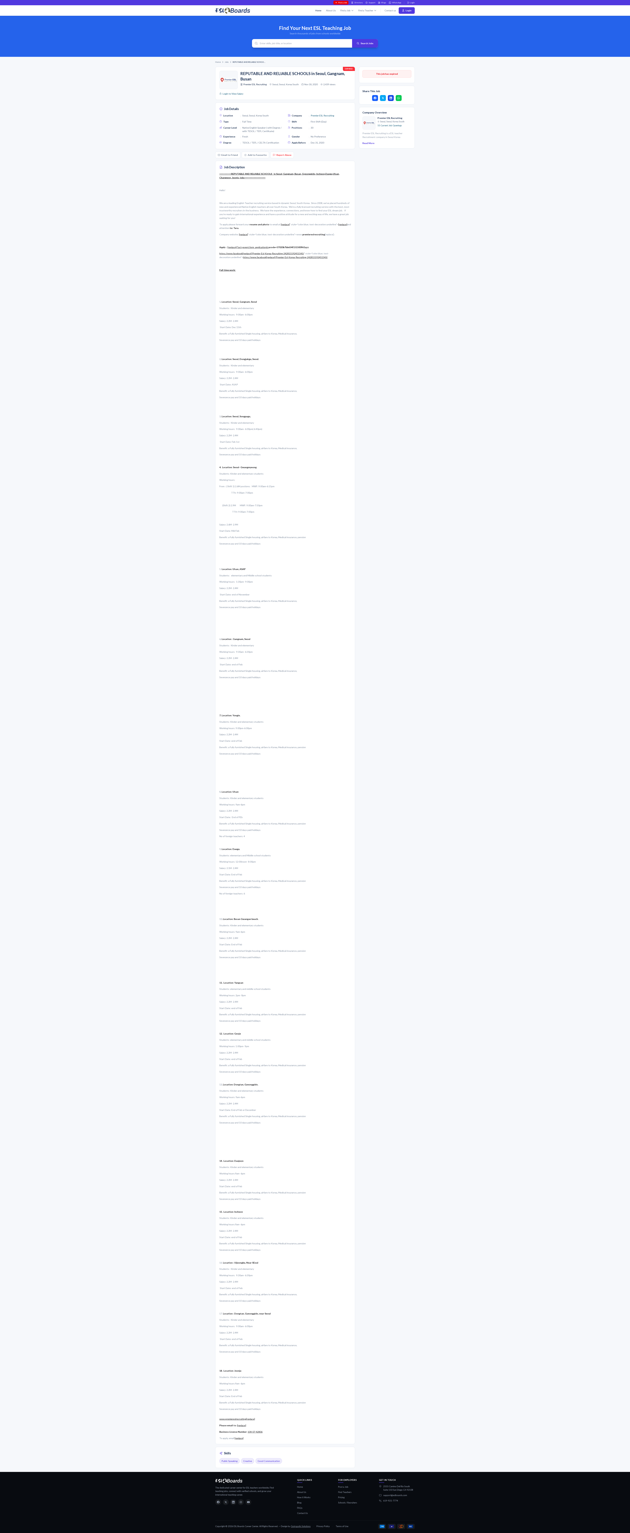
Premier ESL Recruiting (255, 84)
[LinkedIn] (233, 1502)
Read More (368, 143)
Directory (358, 2)
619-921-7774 (390, 1500)
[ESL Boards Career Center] (228, 1480)
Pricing (341, 1497)
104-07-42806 (255, 1431)
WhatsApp (396, 2)
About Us (331, 10)
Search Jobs (367, 43)
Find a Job (345, 10)
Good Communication (269, 1461)
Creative (247, 1461)
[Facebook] (218, 1502)
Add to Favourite (257, 155)
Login (412, 2)
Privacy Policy (323, 1526)
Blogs (383, 2)
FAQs (299, 1508)
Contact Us (302, 1513)
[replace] (285, 224)
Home (318, 10)
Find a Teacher (365, 10)
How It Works (303, 1497)
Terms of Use (342, 1526)
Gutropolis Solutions (301, 1526)
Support (372, 2)
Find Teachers (344, 1492)
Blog (299, 1502)
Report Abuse (283, 155)
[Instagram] (241, 1502)
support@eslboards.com (395, 1495)
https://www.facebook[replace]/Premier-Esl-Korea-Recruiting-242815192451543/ (261, 253)
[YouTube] (248, 1502)
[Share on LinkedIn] (391, 98)
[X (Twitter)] (226, 1502)
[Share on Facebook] (375, 98)
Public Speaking (229, 1461)
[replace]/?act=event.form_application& (248, 247)
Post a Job (342, 2)
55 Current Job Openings (390, 125)
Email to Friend (229, 155)
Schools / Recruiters (347, 1502)
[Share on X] (383, 98)
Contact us (390, 10)
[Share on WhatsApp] (399, 98)
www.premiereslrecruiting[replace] (237, 1419)
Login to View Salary (233, 93)
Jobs (227, 62)
